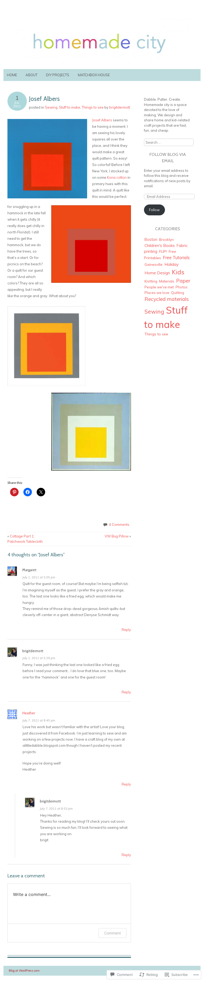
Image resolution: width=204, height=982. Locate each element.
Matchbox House (94, 75)
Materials (166, 281)
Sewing (51, 107)
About (31, 75)
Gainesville (153, 264)
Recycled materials (166, 299)
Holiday (171, 264)
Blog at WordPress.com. (24, 970)
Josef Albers (102, 120)
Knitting (150, 281)
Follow (154, 210)
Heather (28, 713)
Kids (178, 272)
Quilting (177, 292)
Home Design (157, 272)
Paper (183, 280)
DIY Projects (57, 75)
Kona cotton (117, 177)
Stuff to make (69, 107)
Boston (150, 239)
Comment (112, 933)
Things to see (93, 107)
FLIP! (163, 251)
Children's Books (159, 245)
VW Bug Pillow (118, 536)
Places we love (156, 293)
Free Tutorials (176, 257)
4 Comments (119, 524)
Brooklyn (166, 239)
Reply (126, 629)
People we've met (159, 287)
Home (12, 75)
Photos (182, 287)
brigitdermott (119, 107)
